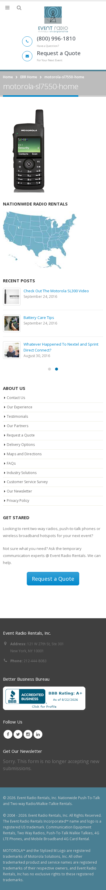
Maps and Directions (24, 453)
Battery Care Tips (39, 317)
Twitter (18, 734)
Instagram (28, 734)
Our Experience (19, 407)
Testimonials (17, 416)
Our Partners (17, 425)
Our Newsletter (19, 491)
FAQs (11, 463)
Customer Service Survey (27, 481)
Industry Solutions (22, 472)
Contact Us (16, 397)
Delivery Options (21, 444)
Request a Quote (21, 435)
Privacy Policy (18, 500)
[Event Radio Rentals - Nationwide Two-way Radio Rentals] (53, 19)
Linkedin (38, 734)
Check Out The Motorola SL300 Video (56, 290)
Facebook (8, 734)
